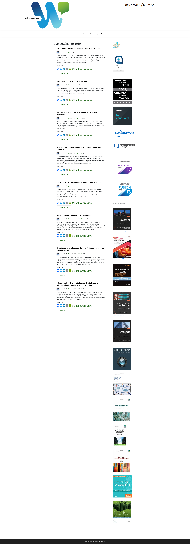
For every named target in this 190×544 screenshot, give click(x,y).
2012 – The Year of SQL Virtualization (72, 81)
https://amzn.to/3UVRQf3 (119, 287)
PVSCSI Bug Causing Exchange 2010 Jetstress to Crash (78, 48)
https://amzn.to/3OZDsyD (120, 231)
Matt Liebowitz (63, 52)
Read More (63, 73)
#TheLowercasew (82, 69)
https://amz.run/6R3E (118, 343)
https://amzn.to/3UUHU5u (120, 258)
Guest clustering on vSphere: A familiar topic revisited (79, 182)
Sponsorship (94, 34)
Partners (104, 34)
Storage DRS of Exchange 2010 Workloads (73, 215)
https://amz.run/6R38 (118, 315)
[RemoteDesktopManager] (124, 146)
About (85, 34)
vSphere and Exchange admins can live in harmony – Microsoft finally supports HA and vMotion (78, 284)
